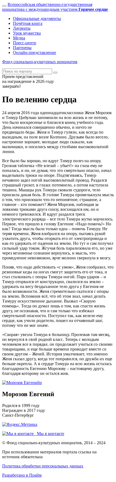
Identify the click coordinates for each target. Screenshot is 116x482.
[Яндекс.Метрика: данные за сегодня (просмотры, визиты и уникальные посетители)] (19, 424)
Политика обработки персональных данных (42, 466)
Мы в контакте (49, 433)
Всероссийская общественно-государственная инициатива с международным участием (55, 7)
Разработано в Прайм (22, 475)
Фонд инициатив (39, 61)
